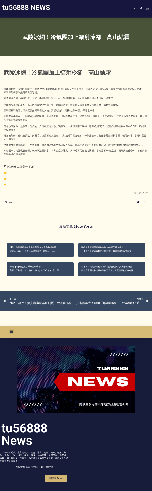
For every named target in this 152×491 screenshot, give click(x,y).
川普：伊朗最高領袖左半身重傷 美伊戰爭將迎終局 (33, 247)
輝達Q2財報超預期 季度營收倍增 (25, 266)
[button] (134, 9)
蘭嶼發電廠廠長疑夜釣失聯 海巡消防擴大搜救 (102, 247)
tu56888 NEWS (26, 7)
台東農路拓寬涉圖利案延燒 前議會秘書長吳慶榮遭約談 (106, 266)
